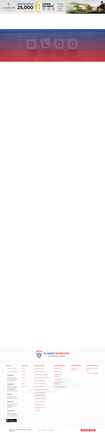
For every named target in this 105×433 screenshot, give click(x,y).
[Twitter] (84, 430)
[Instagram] (89, 430)
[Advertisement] (83, 84)
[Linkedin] (92, 430)
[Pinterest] (94, 430)
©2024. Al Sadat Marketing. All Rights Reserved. (20, 430)
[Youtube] (87, 430)
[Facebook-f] (82, 430)
